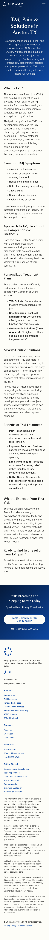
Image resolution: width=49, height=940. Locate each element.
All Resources (10, 749)
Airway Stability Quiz (13, 792)
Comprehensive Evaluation (15, 776)
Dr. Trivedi (8, 734)
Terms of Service (24, 925)
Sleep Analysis (10, 784)
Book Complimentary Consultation (24, 619)
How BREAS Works (12, 757)
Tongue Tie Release (12, 703)
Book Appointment (12, 773)
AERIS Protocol (10, 714)
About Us (8, 730)
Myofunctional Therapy (14, 706)
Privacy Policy (10, 925)
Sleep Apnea (9, 695)
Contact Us (9, 737)
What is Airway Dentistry (15, 753)
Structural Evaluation (13, 788)
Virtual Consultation (12, 780)
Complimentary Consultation (16, 769)
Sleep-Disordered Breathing (16, 710)
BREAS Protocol (11, 718)
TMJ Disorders (10, 699)
